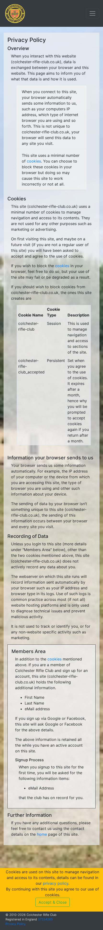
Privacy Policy (16, 924)
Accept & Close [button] (53, 902)
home (42, 834)
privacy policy (55, 883)
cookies (34, 161)
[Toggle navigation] (92, 13)
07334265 (45, 919)
